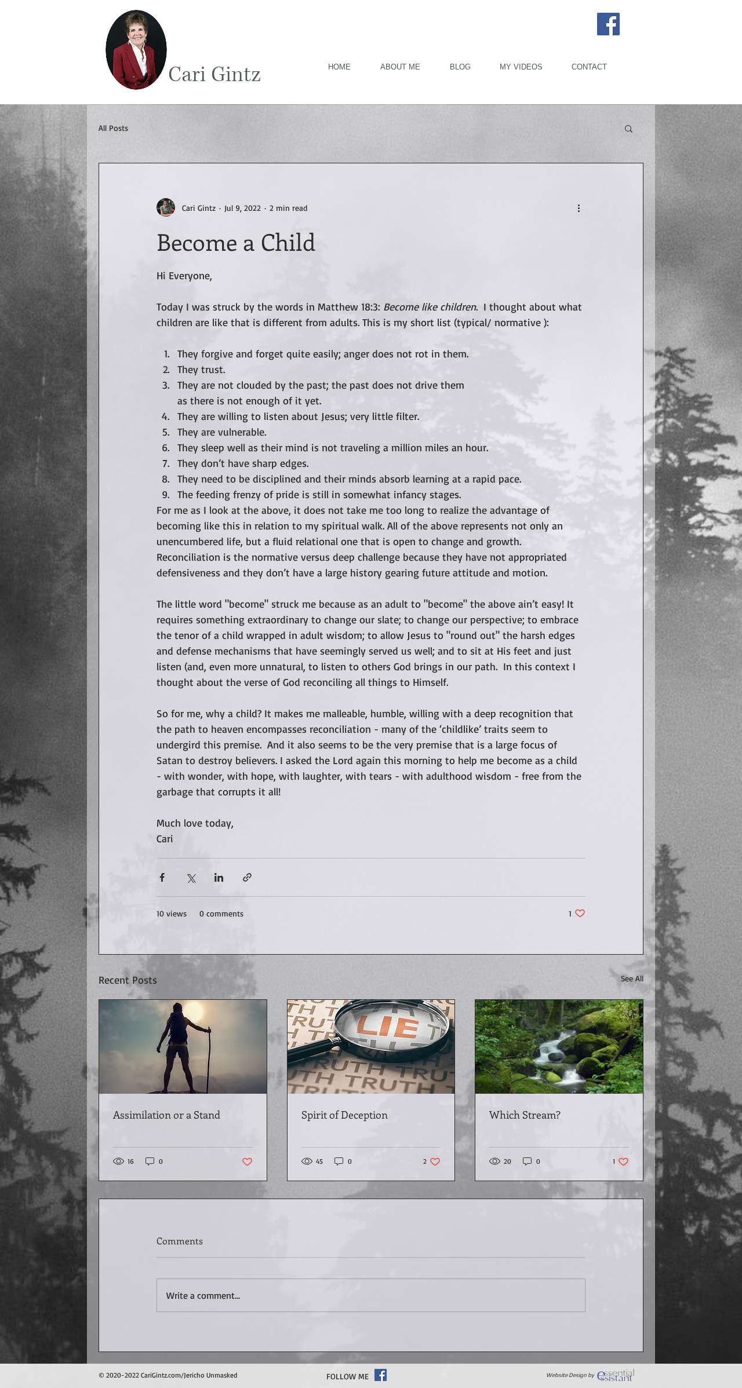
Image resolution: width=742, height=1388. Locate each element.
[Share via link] (247, 877)
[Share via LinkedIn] (218, 877)
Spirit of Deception (344, 1115)
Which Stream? (526, 1115)
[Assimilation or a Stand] (183, 1047)
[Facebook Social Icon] (380, 1375)
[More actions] (578, 207)
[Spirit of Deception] (371, 1047)
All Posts (113, 128)
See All (632, 978)
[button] (628, 128)
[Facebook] (608, 24)
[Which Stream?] (559, 1047)
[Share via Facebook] (162, 877)
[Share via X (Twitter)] (190, 877)
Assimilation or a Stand (166, 1115)
